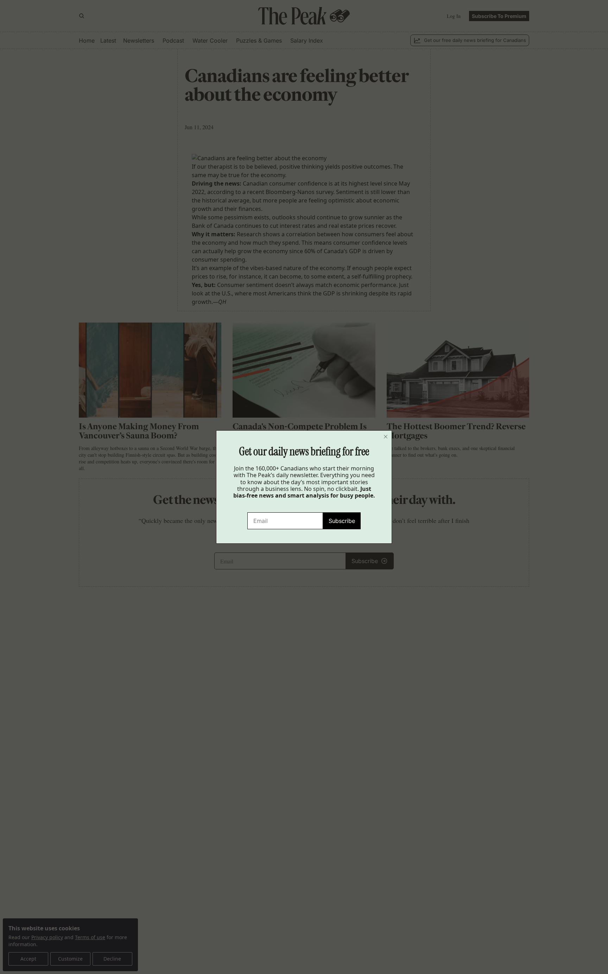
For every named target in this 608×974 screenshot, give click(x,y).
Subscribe (342, 520)
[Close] (385, 436)
